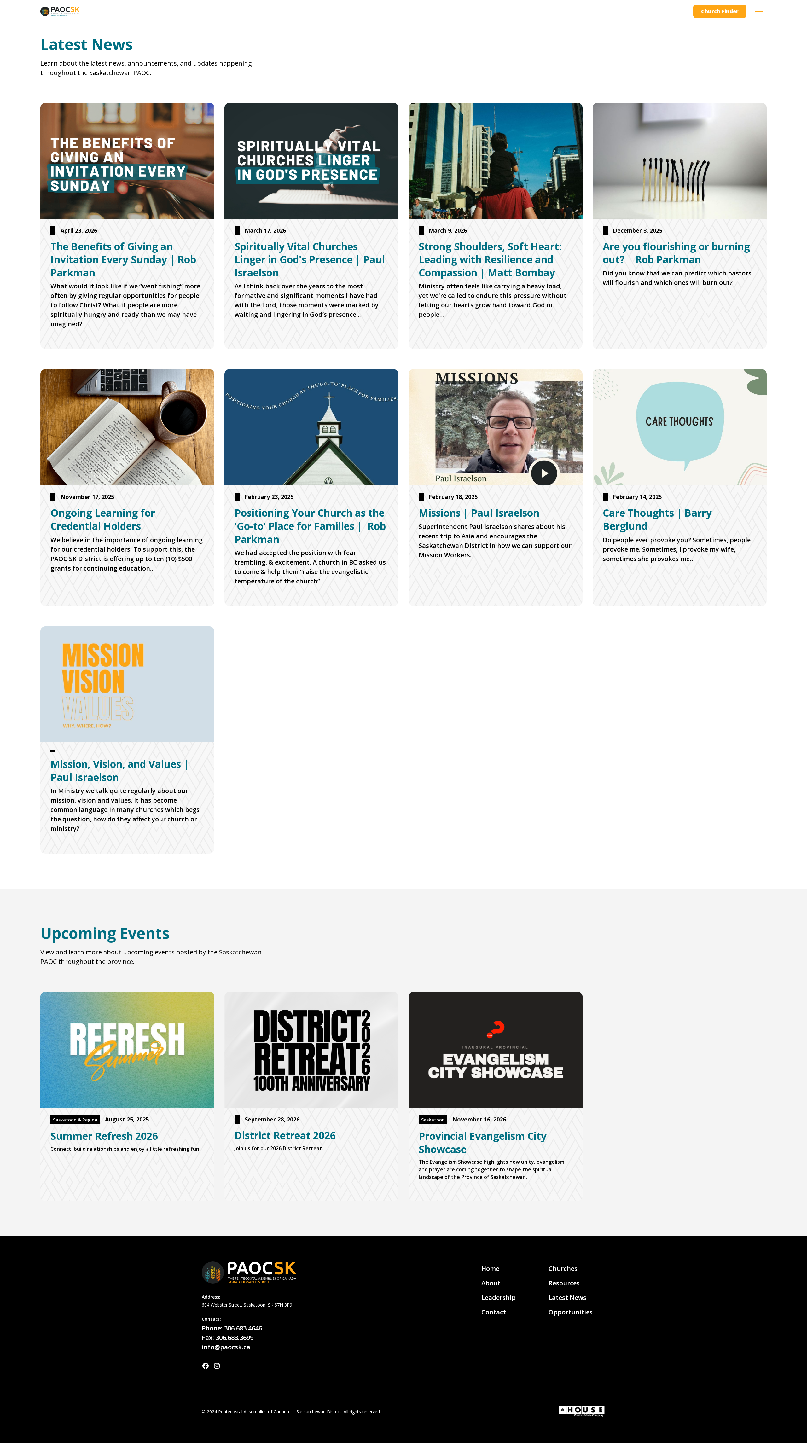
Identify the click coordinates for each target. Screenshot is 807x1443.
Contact (493, 1312)
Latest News (567, 1297)
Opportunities (571, 1312)
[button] (759, 11)
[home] (60, 11)
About (490, 1283)
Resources (564, 1283)
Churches (563, 1268)
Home (490, 1268)
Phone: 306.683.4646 (232, 1328)
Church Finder (720, 11)
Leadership (498, 1297)
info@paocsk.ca (226, 1347)
